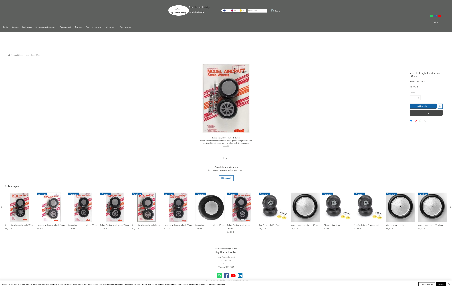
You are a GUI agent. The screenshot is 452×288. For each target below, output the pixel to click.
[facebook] (435, 16)
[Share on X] (424, 120)
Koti (8, 55)
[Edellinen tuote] (1, 207)
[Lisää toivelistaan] (440, 106)
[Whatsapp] (431, 16)
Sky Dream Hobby (199, 7)
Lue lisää (226, 146)
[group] (226, 216)
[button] (16, 27)
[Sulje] (449, 284)
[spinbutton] (415, 97)
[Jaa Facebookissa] (411, 120)
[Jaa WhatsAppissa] (420, 120)
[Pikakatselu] (19, 207)
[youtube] (439, 16)
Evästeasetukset (426, 284)
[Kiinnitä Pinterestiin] (415, 120)
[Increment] (418, 97)
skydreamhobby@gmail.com (226, 248)
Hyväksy (441, 284)
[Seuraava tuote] (450, 207)
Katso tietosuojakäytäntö (215, 284)
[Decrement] (411, 97)
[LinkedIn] (240, 275)
